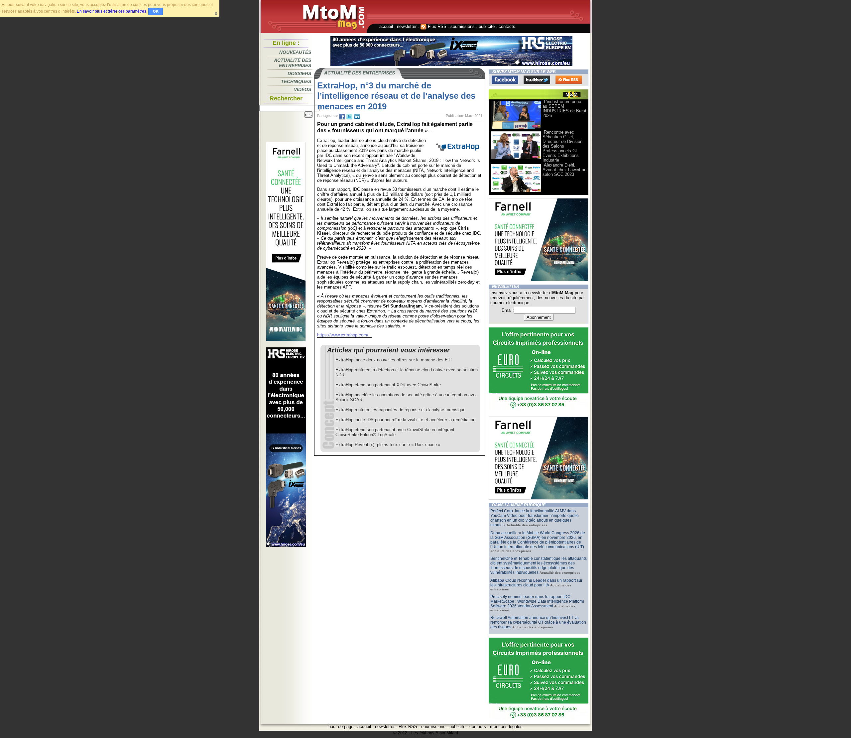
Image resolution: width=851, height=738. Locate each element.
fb (342, 116)
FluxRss (568, 79)
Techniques (296, 81)
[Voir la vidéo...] (516, 128)
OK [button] (156, 11)
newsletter (407, 26)
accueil (386, 26)
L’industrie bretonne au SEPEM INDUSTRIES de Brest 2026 (564, 108)
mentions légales (506, 726)
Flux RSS (436, 26)
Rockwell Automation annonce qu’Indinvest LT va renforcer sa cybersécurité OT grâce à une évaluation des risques (538, 622)
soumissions (462, 26)
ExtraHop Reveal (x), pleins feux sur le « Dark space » (387, 444)
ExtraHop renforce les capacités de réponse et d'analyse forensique (400, 409)
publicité (487, 26)
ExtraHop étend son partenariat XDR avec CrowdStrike (388, 384)
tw (349, 116)
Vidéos (302, 89)
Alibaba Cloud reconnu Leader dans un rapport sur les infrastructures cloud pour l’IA (536, 582)
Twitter (537, 79)
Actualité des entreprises (292, 63)
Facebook (505, 79)
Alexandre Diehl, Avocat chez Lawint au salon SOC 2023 (564, 170)
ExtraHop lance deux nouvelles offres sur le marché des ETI (393, 359)
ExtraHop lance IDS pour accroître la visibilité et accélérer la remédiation (405, 419)
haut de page (340, 726)
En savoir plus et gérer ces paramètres (111, 11)
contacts (507, 26)
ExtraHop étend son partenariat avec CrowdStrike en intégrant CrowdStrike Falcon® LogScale (394, 432)
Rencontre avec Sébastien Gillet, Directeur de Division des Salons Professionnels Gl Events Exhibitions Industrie (562, 146)
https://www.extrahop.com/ (342, 334)
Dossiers (299, 73)
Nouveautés (295, 52)
